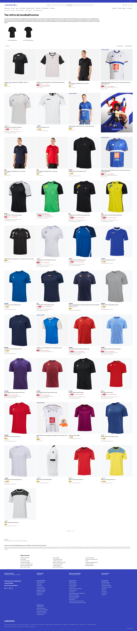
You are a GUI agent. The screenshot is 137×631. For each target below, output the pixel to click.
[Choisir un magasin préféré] (123, 5)
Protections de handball (25, 560)
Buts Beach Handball (89, 565)
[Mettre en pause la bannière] (130, 1)
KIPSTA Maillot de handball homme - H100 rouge (46, 171)
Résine (86, 560)
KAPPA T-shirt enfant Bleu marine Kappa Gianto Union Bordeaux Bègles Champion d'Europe (84, 305)
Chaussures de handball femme (91, 559)
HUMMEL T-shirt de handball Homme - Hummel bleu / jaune (49, 347)
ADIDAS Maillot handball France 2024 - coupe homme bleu (81, 126)
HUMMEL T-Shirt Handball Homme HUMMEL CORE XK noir (16, 82)
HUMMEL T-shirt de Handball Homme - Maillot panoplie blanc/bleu (50, 82)
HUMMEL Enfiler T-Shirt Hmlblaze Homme (45, 304)
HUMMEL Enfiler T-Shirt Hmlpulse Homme (77, 171)
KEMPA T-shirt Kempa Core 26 (42, 127)
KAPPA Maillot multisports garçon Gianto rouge (79, 348)
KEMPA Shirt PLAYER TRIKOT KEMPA (44, 479)
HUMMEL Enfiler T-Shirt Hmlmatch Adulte (13, 215)
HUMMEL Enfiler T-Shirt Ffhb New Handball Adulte (79, 215)
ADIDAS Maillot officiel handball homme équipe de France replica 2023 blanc (51, 436)
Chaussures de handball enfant (26, 565)
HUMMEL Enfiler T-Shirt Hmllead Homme (77, 259)
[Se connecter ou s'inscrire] (129, 5)
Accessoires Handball (89, 557)
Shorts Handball (56, 557)
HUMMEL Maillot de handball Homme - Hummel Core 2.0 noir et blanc (19, 258)
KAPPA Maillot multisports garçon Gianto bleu (111, 348)
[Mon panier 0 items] (131, 5)
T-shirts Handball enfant (12, 40)
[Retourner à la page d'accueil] (11, 5)
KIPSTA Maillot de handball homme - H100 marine (14, 171)
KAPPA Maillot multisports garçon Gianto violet (14, 392)
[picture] (20, 65)
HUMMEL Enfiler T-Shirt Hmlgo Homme (12, 304)
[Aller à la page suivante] (72, 531)
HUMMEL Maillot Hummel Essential (76, 392)
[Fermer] (132, 1)
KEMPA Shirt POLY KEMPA (74, 435)
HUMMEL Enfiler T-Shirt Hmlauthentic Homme (46, 259)
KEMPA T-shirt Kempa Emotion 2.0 (76, 479)
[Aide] (126, 5)
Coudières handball (56, 565)
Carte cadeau (129, 8)
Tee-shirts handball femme (28, 40)
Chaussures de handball (25, 562)
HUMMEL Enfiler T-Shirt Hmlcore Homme (12, 127)
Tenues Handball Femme (57, 559)
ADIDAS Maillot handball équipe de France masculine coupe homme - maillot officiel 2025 (116, 83)
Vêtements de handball (24, 557)
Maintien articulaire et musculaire (59, 562)
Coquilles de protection (57, 560)
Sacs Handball (23, 559)
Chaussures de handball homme (91, 562)
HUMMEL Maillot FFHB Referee (42, 214)
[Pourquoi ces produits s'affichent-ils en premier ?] (117, 46)
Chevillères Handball (89, 563)
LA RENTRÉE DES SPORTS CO (117, 129)
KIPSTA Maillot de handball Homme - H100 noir (79, 83)
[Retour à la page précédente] (64, 531)
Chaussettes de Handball (58, 563)
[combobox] (129, 46)
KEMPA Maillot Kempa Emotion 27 (108, 259)
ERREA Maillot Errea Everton (107, 392)
